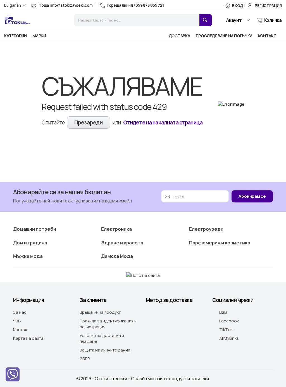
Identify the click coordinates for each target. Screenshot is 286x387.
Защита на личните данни (105, 350)
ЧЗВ (17, 321)
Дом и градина (30, 242)
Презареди (88, 122)
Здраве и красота (122, 242)
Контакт (21, 329)
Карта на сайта (28, 338)
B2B (226, 312)
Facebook (244, 321)
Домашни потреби (34, 229)
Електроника (116, 229)
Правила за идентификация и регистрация (108, 324)
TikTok (235, 329)
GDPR (85, 359)
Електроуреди (206, 229)
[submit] (205, 20)
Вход (237, 5)
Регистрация (268, 5)
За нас (20, 312)
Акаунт (234, 20)
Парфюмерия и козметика (219, 242)
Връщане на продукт (100, 312)
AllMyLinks (244, 338)
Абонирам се (252, 196)
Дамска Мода (117, 256)
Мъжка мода (28, 256)
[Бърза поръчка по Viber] (13, 374)
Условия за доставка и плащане (102, 338)
